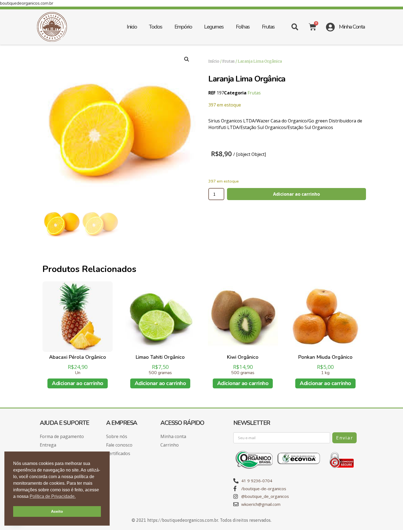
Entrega (48, 445)
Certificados (118, 453)
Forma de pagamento (62, 436)
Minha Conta (352, 26)
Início (213, 61)
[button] (294, 27)
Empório (183, 26)
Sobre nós (116, 436)
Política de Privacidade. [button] (53, 496)
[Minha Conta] (330, 27)
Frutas (268, 26)
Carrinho (169, 445)
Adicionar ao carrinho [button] (77, 383)
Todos (155, 26)
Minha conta (173, 436)
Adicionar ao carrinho (296, 194)
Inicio (132, 26)
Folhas (243, 26)
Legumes (214, 26)
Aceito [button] (57, 511)
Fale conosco (119, 445)
